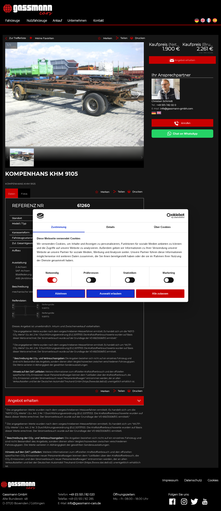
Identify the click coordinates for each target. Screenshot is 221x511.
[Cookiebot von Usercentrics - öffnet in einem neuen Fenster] (169, 215)
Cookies (213, 480)
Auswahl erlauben (110, 293)
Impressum (170, 480)
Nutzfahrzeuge (37, 20)
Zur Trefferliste (17, 38)
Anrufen (185, 123)
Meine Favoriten (44, 38)
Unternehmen (77, 20)
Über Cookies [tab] (162, 227)
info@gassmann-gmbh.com (176, 108)
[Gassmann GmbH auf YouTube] (205, 502)
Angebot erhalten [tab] (23, 401)
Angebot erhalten (184, 60)
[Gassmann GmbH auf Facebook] (172, 502)
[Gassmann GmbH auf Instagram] (184, 502)
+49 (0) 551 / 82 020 (82, 494)
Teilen (124, 38)
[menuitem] (13, 20)
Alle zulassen (160, 293)
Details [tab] (110, 227)
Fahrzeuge (12, 20)
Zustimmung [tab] (58, 227)
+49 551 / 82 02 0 (166, 105)
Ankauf (57, 20)
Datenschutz (193, 480)
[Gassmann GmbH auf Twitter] (194, 502)
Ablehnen (61, 293)
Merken (107, 38)
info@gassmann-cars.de (84, 503)
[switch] (91, 280)
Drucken (140, 38)
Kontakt (98, 20)
